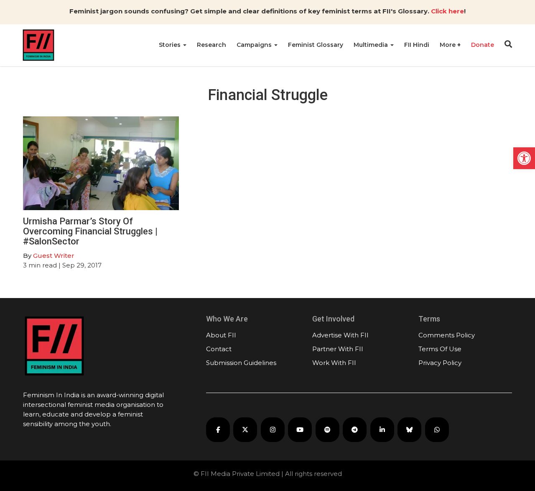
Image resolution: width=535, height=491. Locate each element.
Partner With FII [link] (337, 349)
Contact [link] (219, 349)
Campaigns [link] (255, 45)
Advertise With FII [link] (340, 335)
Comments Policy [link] (446, 335)
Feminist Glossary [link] (315, 45)
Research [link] (211, 45)
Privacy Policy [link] (439, 363)
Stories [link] (170, 45)
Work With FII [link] (334, 363)
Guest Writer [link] (53, 256)
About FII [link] (221, 335)
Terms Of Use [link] (439, 349)
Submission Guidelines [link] (241, 363)
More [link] (448, 45)
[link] (524, 158)
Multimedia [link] (372, 45)
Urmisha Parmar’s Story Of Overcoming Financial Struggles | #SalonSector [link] (90, 231)
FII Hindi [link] (416, 45)
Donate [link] (482, 45)
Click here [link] (447, 11)
